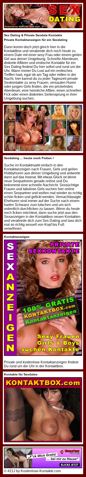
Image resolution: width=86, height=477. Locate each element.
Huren (71, 82)
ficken (19, 197)
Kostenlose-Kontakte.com (41, 471)
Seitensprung (54, 94)
